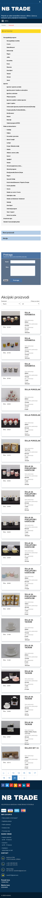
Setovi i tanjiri (11, 139)
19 (9, 777)
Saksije (9, 202)
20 (15, 777)
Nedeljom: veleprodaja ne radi (7, 849)
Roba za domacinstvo (9, 126)
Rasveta (9, 67)
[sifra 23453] (10, 523)
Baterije (9, 120)
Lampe (9, 143)
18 (4, 777)
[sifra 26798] (10, 369)
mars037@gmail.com (12, 875)
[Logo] (19, 798)
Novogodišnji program (9, 37)
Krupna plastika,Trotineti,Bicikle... (16, 110)
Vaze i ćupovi (10, 212)
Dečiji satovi (10, 113)
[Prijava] (39, 2)
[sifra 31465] (10, 651)
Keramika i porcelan (12, 136)
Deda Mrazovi (11, 47)
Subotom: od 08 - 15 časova (6, 844)
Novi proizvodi (8, 233)
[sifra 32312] (10, 753)
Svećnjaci (9, 70)
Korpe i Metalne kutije (13, 146)
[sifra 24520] (10, 420)
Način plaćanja (6, 824)
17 (35, 772)
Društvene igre (7, 218)
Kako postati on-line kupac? (10, 818)
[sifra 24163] (10, 318)
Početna (4, 25)
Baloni (8, 116)
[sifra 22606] (10, 395)
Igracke (5, 84)
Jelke (8, 57)
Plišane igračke (11, 97)
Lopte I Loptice (11, 103)
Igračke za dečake (12, 93)
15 (24, 772)
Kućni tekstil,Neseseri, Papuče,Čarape (18, 182)
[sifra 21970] (10, 446)
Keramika (9, 60)
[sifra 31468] (10, 625)
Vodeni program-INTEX (13, 123)
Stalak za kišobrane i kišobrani (15, 199)
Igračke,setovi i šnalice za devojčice (17, 90)
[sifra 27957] (10, 727)
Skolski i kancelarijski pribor (11, 222)
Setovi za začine (11, 215)
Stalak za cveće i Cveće (14, 192)
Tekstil (8, 74)
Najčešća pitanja (7, 821)
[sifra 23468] (10, 702)
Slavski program (11, 169)
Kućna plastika (11, 186)
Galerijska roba (11, 195)
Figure (8, 54)
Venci (8, 80)
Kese (8, 64)
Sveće (8, 189)
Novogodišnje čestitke (13, 41)
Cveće (8, 44)
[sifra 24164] (10, 343)
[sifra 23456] (10, 497)
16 (29, 772)
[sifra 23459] (10, 548)
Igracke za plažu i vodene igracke (16, 100)
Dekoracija (10, 51)
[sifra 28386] (10, 574)
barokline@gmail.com (20, 870)
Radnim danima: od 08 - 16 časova (6, 838)
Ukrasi (9, 77)
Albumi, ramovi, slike (13, 153)
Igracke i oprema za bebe (14, 87)
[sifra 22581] (10, 599)
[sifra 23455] (10, 471)
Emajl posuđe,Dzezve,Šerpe (15, 172)
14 (19, 772)
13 (13, 772)
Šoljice (9, 133)
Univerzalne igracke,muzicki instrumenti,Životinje (21, 107)
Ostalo (8, 162)
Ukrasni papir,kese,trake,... (14, 166)
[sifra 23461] (10, 676)
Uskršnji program (12, 209)
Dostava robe (6, 828)
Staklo (8, 149)
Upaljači (9, 159)
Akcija (5, 238)
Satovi (8, 156)
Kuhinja (9, 130)
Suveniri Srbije (11, 179)
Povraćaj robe (6, 831)
